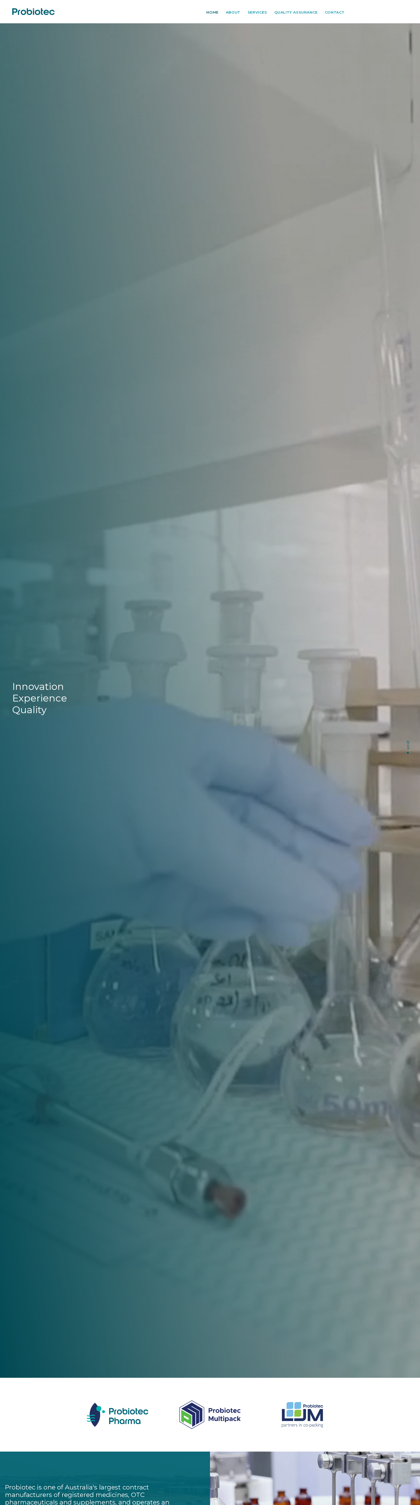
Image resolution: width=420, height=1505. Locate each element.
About (233, 12)
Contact (335, 12)
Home (212, 12)
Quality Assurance (296, 12)
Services (257, 12)
